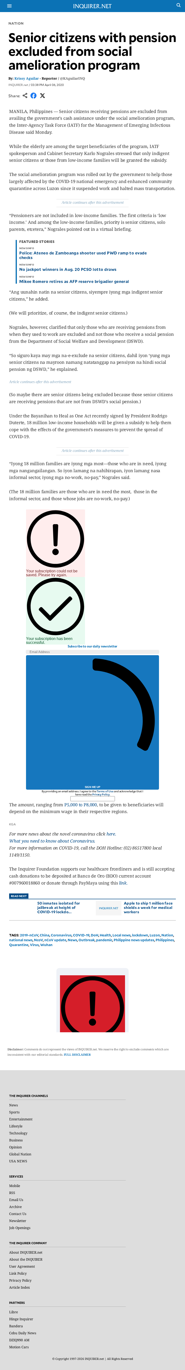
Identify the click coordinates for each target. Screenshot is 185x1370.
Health (105, 935)
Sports (14, 1112)
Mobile (14, 1185)
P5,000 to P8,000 (80, 805)
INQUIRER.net (18, 85)
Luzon (155, 935)
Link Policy (18, 1273)
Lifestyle (15, 1126)
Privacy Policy (100, 794)
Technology (18, 1133)
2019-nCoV (29, 935)
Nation (16, 23)
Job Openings (19, 1227)
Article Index (19, 1287)
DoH (94, 935)
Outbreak (87, 940)
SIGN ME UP (92, 787)
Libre (13, 1312)
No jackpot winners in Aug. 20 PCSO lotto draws (67, 269)
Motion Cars (19, 1347)
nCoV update (55, 940)
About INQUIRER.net (25, 1252)
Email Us (16, 1199)
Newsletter (17, 1220)
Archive (15, 1206)
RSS (12, 1192)
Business (16, 1140)
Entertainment (21, 1119)
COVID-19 (81, 935)
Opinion (15, 1147)
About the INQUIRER (25, 1259)
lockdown (140, 935)
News (72, 940)
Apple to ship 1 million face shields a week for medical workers (148, 907)
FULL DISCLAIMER (77, 1055)
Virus (34, 944)
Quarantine (18, 944)
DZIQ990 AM (19, 1340)
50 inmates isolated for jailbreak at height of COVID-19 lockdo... (58, 907)
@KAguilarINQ (72, 78)
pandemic (104, 940)
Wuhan (46, 944)
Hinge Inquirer (21, 1319)
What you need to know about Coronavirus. (52, 841)
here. (111, 834)
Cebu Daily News (22, 1333)
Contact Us (17, 1213)
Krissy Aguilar (26, 78)
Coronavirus (61, 935)
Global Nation (20, 1154)
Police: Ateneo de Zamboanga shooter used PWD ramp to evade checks (83, 255)
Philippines (165, 940)
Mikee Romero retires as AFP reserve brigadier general (74, 281)
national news (21, 940)
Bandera (16, 1326)
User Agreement (22, 1266)
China (44, 935)
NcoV (38, 940)
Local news (121, 935)
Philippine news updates (134, 940)
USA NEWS (18, 1161)
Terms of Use (105, 791)
